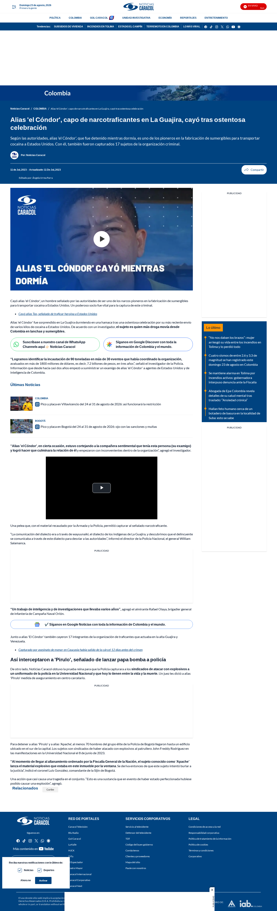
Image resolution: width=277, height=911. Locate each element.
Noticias (28, 870)
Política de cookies (198, 844)
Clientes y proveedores (138, 856)
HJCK (71, 850)
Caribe (50, 789)
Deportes (49, 870)
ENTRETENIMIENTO (216, 17)
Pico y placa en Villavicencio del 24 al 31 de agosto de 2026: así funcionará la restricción (101, 404)
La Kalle (72, 844)
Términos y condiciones (201, 850)
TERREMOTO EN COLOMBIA (162, 26)
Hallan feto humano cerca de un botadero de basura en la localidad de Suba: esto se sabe (234, 413)
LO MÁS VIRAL (191, 26)
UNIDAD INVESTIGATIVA (136, 17)
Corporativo (195, 856)
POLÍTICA (55, 17)
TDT (128, 838)
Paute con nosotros (136, 868)
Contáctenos (132, 850)
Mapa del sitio (133, 862)
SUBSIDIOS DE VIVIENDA (68, 26)
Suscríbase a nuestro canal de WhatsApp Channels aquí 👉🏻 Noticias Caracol (54, 344)
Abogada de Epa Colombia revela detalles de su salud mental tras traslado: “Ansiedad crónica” (231, 395)
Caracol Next (75, 885)
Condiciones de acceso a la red (205, 826)
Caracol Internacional (79, 874)
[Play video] (101, 239)
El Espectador (75, 862)
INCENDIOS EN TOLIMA (100, 26)
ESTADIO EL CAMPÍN (130, 26)
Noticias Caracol (19, 108)
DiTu (70, 856)
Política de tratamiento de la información (210, 838)
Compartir (254, 169)
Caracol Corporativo (79, 880)
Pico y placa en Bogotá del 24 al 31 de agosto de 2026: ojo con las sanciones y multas (99, 426)
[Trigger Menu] (13, 6)
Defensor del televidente (138, 832)
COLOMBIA (75, 17)
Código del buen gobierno (139, 844)
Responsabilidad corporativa (204, 832)
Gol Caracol (74, 838)
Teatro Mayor (75, 868)
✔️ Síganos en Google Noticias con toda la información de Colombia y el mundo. (105, 624)
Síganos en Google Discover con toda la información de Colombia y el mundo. (146, 344)
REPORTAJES (188, 17)
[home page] (138, 6)
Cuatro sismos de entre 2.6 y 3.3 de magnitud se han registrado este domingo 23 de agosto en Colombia (233, 359)
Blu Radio (73, 832)
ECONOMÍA (165, 17)
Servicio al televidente (137, 826)
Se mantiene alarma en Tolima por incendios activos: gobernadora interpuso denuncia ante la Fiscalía (233, 377)
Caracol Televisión (78, 826)
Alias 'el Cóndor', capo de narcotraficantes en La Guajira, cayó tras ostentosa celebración (97, 108)
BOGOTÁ (40, 420)
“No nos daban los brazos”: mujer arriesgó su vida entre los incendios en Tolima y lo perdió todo (235, 342)
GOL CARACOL (99, 17)
